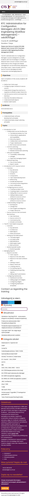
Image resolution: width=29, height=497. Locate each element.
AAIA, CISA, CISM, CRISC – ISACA (10, 368)
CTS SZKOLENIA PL (12, 495)
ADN (5, 459)
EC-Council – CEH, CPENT (8, 359)
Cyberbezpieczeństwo (10, 455)
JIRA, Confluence (6, 381)
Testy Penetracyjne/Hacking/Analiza (12, 397)
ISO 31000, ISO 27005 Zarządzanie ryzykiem (13, 379)
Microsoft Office (6, 390)
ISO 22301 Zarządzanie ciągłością (11, 376)
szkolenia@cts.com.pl (20, 2)
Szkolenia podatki (9, 457)
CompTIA (4, 348)
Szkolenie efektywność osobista (10, 335)
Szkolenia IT (7, 453)
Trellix (3, 387)
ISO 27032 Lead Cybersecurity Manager (12, 373)
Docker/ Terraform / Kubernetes (11, 356)
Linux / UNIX (4, 384)
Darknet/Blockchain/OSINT (9, 354)
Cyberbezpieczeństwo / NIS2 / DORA (12, 351)
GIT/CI (3, 362)
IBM (2, 365)
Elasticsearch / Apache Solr (9, 343)
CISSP (3, 345)
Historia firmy (19, 412)
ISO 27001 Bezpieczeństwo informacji (12, 370)
